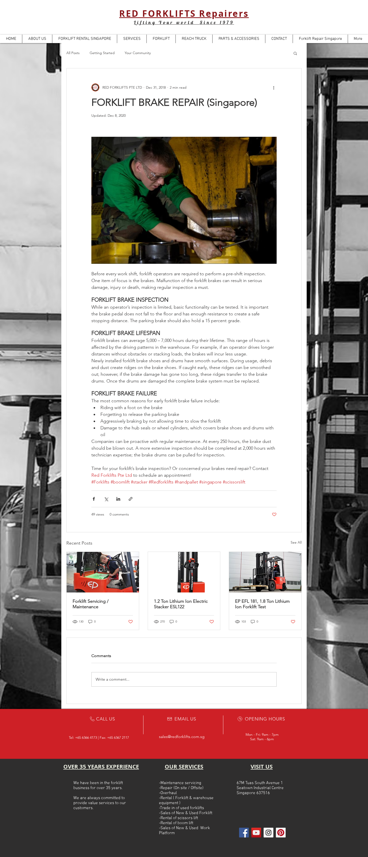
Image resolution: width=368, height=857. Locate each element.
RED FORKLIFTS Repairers (184, 14)
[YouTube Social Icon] (256, 832)
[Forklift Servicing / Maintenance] (103, 572)
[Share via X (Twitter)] (106, 499)
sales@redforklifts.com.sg (182, 736)
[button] (295, 53)
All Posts (73, 53)
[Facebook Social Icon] (244, 832)
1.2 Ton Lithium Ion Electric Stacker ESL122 (181, 603)
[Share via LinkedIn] (118, 499)
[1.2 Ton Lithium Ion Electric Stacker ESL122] (184, 572)
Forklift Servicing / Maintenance (91, 603)
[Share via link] (130, 499)
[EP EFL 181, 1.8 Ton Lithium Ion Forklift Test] (265, 572)
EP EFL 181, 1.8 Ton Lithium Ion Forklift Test (262, 603)
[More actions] (274, 87)
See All (296, 542)
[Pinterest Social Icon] (281, 832)
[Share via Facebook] (93, 499)
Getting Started (102, 53)
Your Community (138, 53)
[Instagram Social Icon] (268, 832)
